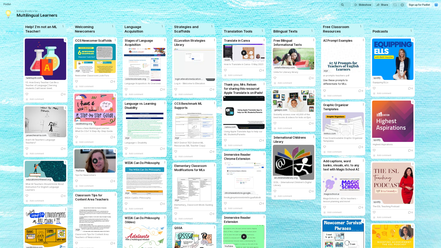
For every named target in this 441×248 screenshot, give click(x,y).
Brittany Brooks (24, 11)
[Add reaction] (27, 94)
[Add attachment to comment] (26, 99)
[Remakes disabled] (395, 5)
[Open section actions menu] (63, 26)
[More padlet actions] (402, 5)
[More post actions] (66, 40)
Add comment (37, 99)
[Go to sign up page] (436, 5)
